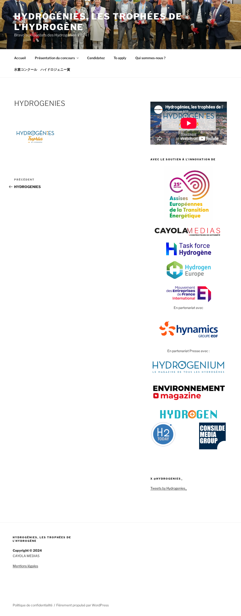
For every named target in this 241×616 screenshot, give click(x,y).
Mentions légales (25, 566)
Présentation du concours (55, 58)
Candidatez (96, 58)
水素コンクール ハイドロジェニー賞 (42, 69)
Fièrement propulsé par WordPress (82, 605)
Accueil (20, 58)
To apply (120, 58)
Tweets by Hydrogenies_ (168, 488)
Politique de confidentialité (32, 605)
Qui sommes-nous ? (150, 58)
